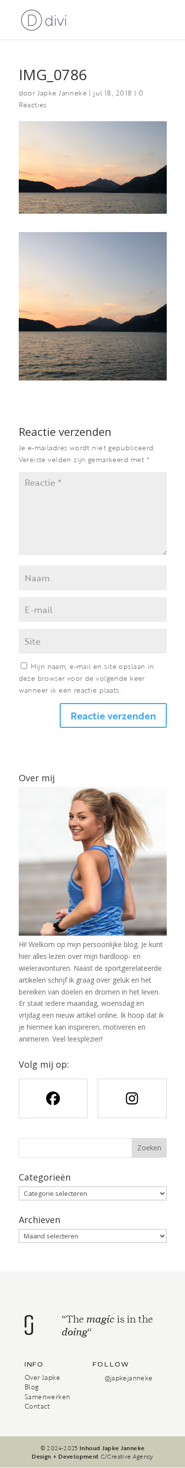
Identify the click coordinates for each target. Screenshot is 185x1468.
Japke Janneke (62, 93)
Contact (37, 1406)
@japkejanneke (129, 1378)
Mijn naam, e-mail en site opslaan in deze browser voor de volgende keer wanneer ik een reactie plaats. (86, 678)
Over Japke (42, 1377)
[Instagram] (132, 1098)
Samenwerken (47, 1397)
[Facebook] (53, 1098)
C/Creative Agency (127, 1456)
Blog (32, 1387)
